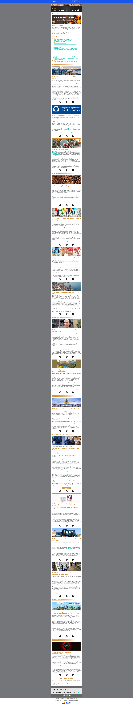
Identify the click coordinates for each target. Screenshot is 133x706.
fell (79, 544)
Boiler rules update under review (59, 41)
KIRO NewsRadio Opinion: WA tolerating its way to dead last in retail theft (66, 53)
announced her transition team (65, 347)
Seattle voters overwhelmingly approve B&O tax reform (63, 39)
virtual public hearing (60, 120)
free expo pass (61, 633)
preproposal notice (61, 161)
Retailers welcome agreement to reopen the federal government (65, 52)
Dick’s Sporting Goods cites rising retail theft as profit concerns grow (65, 55)
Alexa (69, 665)
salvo (69, 349)
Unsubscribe (57, 700)
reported (74, 549)
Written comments (75, 120)
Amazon (53, 655)
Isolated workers (55, 119)
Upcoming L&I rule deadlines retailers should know (62, 40)
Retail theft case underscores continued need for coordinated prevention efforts (67, 56)
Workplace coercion (55, 132)
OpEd (75, 88)
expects (56, 264)
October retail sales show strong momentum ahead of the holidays (65, 44)
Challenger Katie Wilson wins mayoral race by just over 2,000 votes (65, 48)
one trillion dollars (71, 260)
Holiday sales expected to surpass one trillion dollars (66, 257)
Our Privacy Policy (66, 700)
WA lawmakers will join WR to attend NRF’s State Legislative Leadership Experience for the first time (65, 612)
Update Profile (61, 700)
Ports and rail (54, 123)
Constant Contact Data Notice (73, 700)
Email (70, 689)
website (65, 167)
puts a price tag (66, 474)
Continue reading (66, 488)
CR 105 (69, 128)
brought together (75, 479)
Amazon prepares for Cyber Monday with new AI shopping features (65, 61)
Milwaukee (70, 548)
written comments (55, 133)
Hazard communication (56, 128)
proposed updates (61, 123)
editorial (55, 91)
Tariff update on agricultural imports (60, 43)
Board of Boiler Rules (57, 151)
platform (75, 336)
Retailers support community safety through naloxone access (64, 54)
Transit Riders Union (64, 336)
